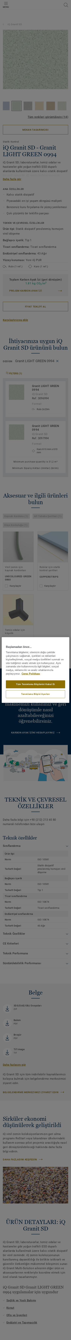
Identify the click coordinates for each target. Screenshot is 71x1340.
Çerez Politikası (31, 673)
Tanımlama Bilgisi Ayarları (35, 694)
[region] (35, 670)
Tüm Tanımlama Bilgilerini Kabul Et (35, 684)
